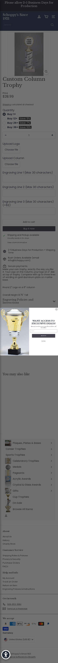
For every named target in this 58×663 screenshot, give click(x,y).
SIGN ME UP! (43, 335)
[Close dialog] (56, 309)
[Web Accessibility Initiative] (6, 655)
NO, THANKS (44, 341)
